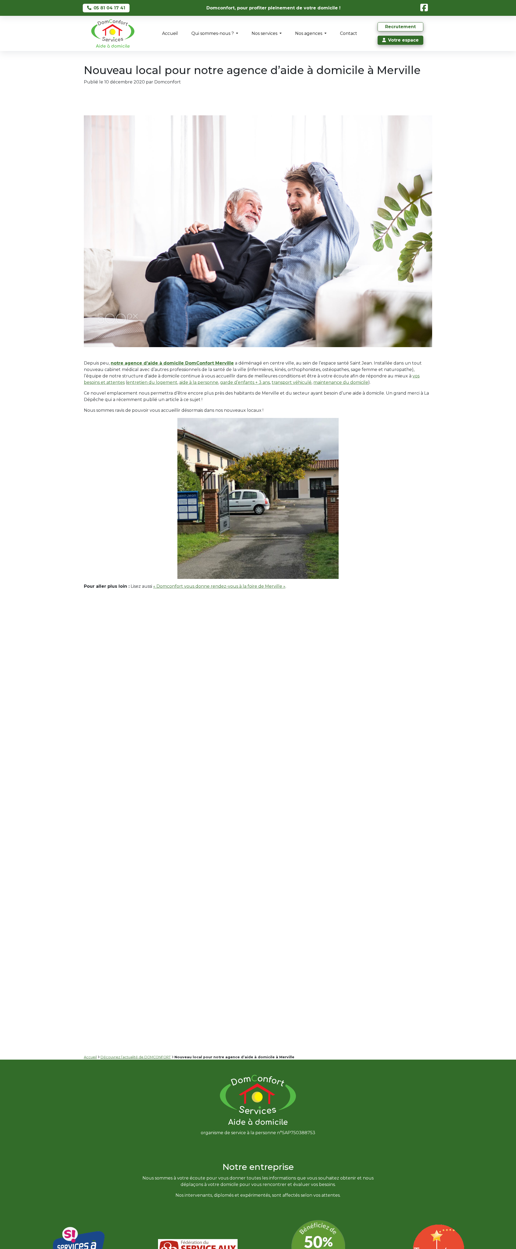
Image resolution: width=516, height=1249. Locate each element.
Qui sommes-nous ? (213, 33)
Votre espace (403, 40)
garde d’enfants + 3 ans (245, 382)
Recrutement (400, 26)
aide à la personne (198, 382)
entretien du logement (152, 382)
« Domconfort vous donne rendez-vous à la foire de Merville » (219, 586)
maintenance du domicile (340, 382)
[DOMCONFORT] (113, 33)
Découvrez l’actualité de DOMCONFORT (136, 1057)
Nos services (265, 33)
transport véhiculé (291, 382)
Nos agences (309, 33)
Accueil (170, 33)
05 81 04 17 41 (109, 7)
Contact (348, 33)
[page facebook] (425, 8)
